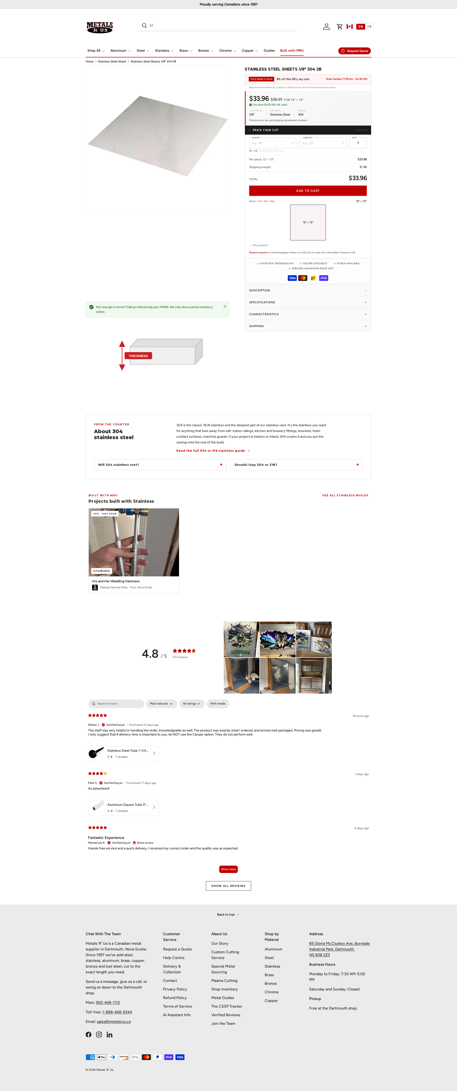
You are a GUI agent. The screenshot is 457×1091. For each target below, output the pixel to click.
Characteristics (264, 314)
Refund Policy (175, 997)
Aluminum (118, 50)
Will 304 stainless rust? (118, 465)
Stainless (162, 50)
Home (90, 61)
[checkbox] (218, 704)
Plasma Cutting (224, 980)
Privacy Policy (175, 989)
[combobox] (216, 25)
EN (360, 26)
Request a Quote (177, 949)
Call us (131, 307)
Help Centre (173, 957)
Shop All (93, 50)
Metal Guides (222, 997)
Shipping (256, 326)
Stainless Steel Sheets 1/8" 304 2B (153, 61)
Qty (354, 137)
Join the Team (223, 1023)
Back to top (226, 915)
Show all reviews (228, 886)
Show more (228, 869)
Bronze (203, 50)
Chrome (225, 50)
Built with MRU (292, 50)
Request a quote (258, 252)
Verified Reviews (225, 1015)
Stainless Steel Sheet (112, 61)
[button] (340, 26)
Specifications (262, 302)
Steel (141, 50)
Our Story (219, 943)
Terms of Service (177, 1006)
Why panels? (260, 245)
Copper (247, 50)
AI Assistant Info (177, 1015)
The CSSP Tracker (226, 1006)
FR (369, 26)
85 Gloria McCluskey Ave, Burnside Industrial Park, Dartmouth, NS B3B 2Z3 (339, 949)
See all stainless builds (345, 495)
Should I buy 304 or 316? (255, 465)
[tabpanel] (228, 788)
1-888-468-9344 (117, 1012)
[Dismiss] (225, 306)
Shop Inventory (224, 989)
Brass (183, 50)
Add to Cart (308, 191)
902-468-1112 (108, 1002)
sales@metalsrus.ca (114, 1021)
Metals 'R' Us (104, 1069)
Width (256, 137)
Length (307, 137)
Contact (170, 980)
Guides (269, 50)
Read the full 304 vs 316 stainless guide (210, 450)
